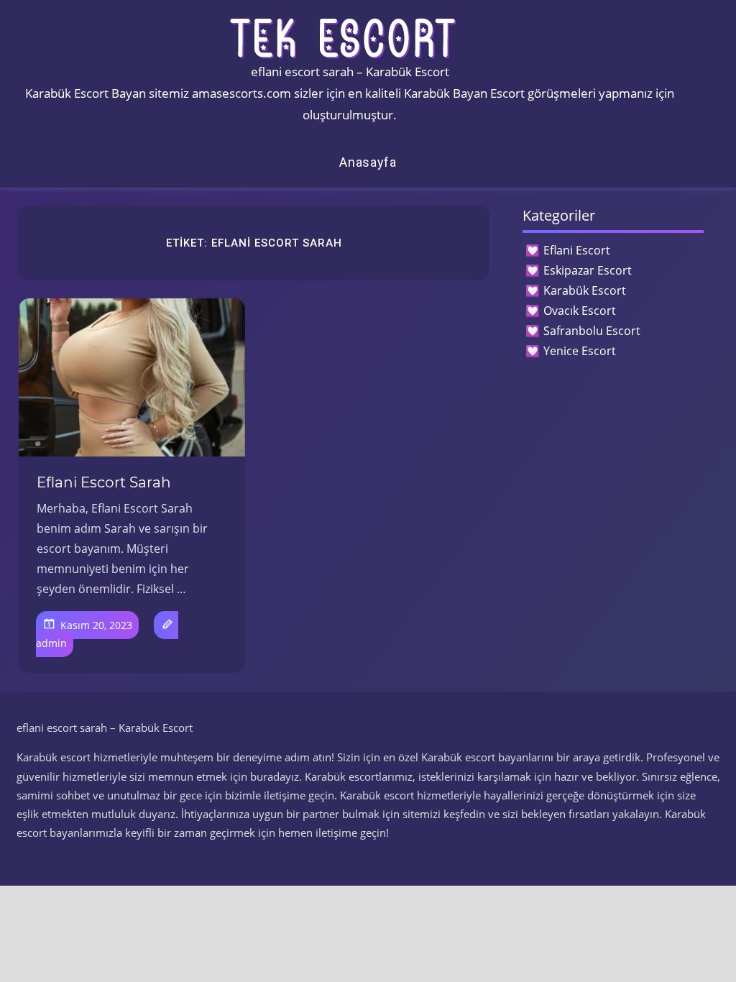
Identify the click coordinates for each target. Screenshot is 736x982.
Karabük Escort (584, 290)
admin (51, 643)
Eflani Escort (576, 250)
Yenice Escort (579, 351)
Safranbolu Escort (591, 331)
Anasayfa (368, 162)
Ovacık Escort (579, 310)
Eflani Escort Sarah (104, 482)
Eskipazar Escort (587, 270)
